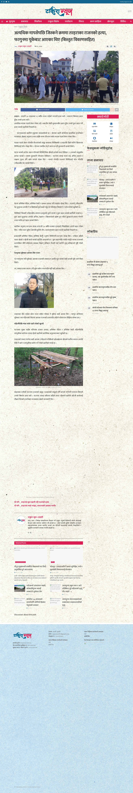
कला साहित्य (95, 21)
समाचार (24, 21)
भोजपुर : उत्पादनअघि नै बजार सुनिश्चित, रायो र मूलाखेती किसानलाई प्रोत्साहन (66, 568)
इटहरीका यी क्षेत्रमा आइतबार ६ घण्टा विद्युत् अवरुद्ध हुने (97, 263)
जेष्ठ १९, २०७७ (38, 46)
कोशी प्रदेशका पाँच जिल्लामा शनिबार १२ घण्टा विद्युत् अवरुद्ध (105, 309)
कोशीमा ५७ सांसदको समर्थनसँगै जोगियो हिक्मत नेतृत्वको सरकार (36, 602)
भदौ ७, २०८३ (65, 608)
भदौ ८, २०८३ (17, 572)
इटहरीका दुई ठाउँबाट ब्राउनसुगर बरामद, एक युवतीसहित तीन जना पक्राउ (103, 276)
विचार (81, 21)
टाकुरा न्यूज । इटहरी (24, 46)
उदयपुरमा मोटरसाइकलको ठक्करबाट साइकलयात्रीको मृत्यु (72, 602)
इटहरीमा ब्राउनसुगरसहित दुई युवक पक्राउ (104, 299)
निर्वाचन (38, 21)
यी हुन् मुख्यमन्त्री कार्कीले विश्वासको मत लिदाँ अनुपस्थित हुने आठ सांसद (30, 568)
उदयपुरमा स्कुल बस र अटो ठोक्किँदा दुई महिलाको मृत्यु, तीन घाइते (72, 588)
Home (15, 27)
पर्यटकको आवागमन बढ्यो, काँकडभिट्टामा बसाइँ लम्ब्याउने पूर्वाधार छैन (36, 588)
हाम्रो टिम (87, 636)
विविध (123, 21)
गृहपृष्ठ (12, 21)
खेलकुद (110, 21)
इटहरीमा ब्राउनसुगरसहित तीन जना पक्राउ (104, 289)
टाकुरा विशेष (53, 21)
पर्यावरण (69, 21)
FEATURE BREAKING (20, 562)
